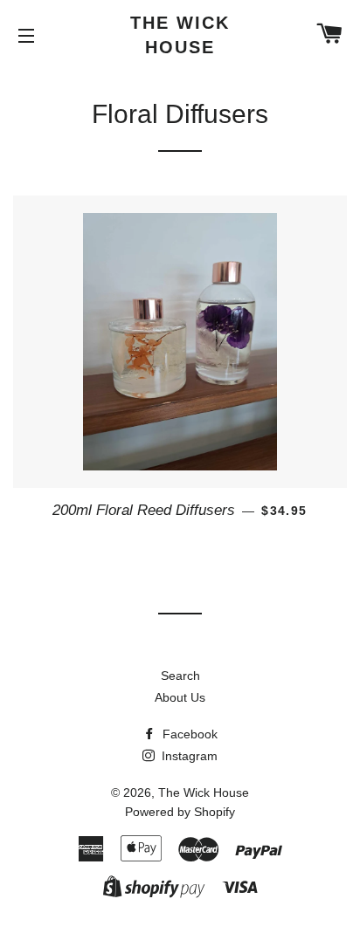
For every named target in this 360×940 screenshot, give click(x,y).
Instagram (188, 756)
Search (180, 676)
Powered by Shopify (180, 812)
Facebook (188, 734)
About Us (180, 697)
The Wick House (180, 35)
